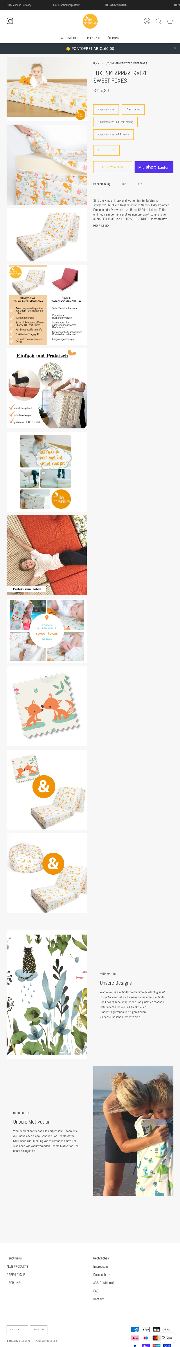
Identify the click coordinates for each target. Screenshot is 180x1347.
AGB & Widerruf (103, 1282)
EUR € (37, 1329)
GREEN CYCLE (16, 1274)
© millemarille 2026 (19, 1341)
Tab (124, 184)
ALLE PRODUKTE (17, 1266)
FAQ (96, 1291)
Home (96, 63)
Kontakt (98, 1299)
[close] (175, 48)
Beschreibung (101, 184)
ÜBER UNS (13, 1282)
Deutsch (15, 1329)
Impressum (100, 1266)
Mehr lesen (101, 225)
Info (139, 184)
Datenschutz (101, 1274)
